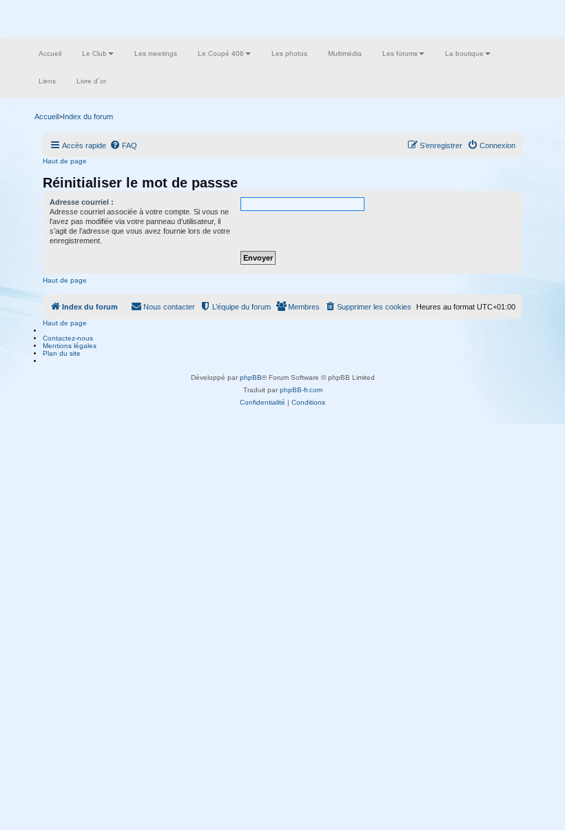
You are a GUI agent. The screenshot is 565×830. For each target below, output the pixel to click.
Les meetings (155, 53)
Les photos (289, 53)
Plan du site (62, 353)
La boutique (464, 53)
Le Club (94, 53)
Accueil (50, 53)
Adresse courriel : (82, 202)
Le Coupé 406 (221, 53)
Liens (47, 81)
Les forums (400, 53)
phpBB (251, 377)
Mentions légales (69, 346)
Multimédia (345, 53)
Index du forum (88, 116)
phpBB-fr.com (301, 390)
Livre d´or (91, 81)
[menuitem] (123, 145)
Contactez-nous (68, 338)
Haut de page (65, 161)
